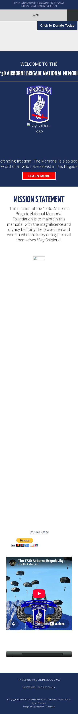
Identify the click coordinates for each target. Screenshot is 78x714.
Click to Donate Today (57, 25)
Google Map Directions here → (39, 686)
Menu (35, 15)
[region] (39, 36)
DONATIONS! (39, 532)
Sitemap (50, 706)
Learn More (39, 176)
